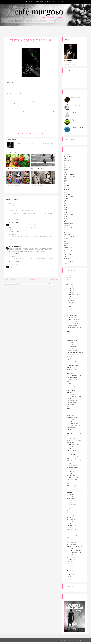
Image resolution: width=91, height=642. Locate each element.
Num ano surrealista (72, 450)
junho (68, 565)
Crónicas (47, 1)
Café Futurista (70, 404)
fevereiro (69, 574)
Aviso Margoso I (71, 390)
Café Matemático (71, 471)
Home (25, 1)
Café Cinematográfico (72, 315)
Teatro (65, 260)
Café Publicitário (71, 342)
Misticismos (67, 225)
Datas (65, 182)
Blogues (66, 163)
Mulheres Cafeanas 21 (72, 504)
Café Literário (70, 452)
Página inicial (33, 279)
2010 (67, 282)
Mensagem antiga (53, 279)
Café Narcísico (70, 469)
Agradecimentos (68, 156)
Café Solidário (70, 348)
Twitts (65, 263)
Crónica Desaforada (72, 340)
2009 (67, 284)
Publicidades (67, 249)
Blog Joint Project (68, 160)
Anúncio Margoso (71, 498)
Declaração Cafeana (72, 325)
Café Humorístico (71, 419)
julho (68, 563)
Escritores (66, 198)
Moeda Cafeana (68, 227)
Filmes (65, 202)
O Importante (70, 336)
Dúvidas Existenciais (69, 191)
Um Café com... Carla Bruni (73, 456)
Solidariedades (68, 254)
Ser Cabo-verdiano (68, 251)
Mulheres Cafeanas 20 (72, 542)
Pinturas (66, 240)
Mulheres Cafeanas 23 (72, 369)
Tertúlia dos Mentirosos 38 (31, 40)
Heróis (66, 205)
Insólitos (66, 212)
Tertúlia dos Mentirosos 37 (73, 477)
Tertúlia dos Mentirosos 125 (12, 185)
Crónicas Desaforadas (69, 174)
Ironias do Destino (68, 214)
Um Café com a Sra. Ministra (74, 440)
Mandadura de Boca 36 (72, 423)
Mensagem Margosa (72, 379)
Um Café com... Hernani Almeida (75, 309)
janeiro (69, 576)
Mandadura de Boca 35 (72, 467)
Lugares (66, 220)
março (69, 572)
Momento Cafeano (71, 519)
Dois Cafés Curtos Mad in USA (74, 546)
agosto (69, 561)
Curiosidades (67, 178)
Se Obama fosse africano (73, 406)
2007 (67, 579)
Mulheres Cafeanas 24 (72, 298)
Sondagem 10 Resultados (73, 319)
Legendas (66, 216)
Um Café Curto (70, 307)
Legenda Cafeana (71, 292)
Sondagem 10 (70, 463)
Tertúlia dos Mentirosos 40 (73, 294)
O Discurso (69, 492)
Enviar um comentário (13, 272)
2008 (67, 286)
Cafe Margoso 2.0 (26, 43)
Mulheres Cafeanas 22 (72, 454)
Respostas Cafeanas (72, 402)
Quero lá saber (70, 302)
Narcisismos (67, 234)
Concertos (66, 171)
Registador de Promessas (73, 363)
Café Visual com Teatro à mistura (75, 459)
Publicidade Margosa (72, 427)
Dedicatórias (67, 185)
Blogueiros (66, 162)
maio (68, 568)
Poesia (66, 243)
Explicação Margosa (71, 438)
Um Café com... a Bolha (72, 508)
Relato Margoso (71, 475)
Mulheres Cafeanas (69, 229)
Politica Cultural (68, 247)
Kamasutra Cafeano (75, 97)
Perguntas (56, 1)
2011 (67, 280)
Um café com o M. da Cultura (74, 536)
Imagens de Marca (68, 211)
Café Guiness (70, 517)
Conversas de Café (71, 544)
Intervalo (69, 398)
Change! (69, 527)
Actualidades (67, 154)
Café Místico (70, 523)
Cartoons (66, 169)
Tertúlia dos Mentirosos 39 (73, 365)
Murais (66, 231)
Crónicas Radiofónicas (69, 176)
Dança (65, 180)
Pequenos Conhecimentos (70, 236)
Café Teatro (70, 409)
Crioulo (66, 173)
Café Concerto (70, 334)
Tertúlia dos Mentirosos (70, 261)
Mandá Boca (67, 221)
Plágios (66, 241)
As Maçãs (72, 120)
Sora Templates (54, 640)
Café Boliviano (70, 538)
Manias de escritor (68, 223)
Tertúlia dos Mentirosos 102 (37, 168)
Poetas (66, 245)
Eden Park (66, 192)
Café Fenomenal (71, 371)
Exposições (67, 200)
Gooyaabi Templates (83, 640)
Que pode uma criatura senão (74, 550)
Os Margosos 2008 (71, 317)
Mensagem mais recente (10, 279)
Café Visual (73, 112)
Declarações (39, 1)
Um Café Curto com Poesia (73, 329)
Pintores (66, 238)
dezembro (70, 288)
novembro (70, 290)
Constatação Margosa (72, 346)
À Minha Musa (70, 373)
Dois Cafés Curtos (71, 367)
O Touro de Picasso (75, 105)
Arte (65, 158)
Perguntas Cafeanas (72, 321)
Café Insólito (70, 483)
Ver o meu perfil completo (70, 64)
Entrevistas (67, 194)
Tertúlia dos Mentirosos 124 (37, 185)
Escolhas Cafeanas (68, 196)
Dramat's (66, 189)
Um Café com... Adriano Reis (74, 425)
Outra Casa (64, 1)
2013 (67, 275)
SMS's (65, 252)
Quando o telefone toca (73, 533)
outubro (69, 557)
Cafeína (31, 1)
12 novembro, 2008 (14, 219)
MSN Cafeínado (70, 554)
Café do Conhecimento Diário (77, 127)
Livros (65, 218)
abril (68, 570)
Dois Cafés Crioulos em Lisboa (74, 490)
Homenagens (67, 207)
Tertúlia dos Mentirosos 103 (12, 168)
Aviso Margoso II (71, 388)
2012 (67, 277)
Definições (66, 187)
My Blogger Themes (65, 640)
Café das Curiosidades (72, 313)
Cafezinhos (67, 167)
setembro (69, 559)
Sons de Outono (71, 300)
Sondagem (67, 256)
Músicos (66, 232)
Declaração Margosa (72, 386)
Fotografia (66, 203)
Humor (66, 209)
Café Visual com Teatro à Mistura (75, 352)
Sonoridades (67, 258)
